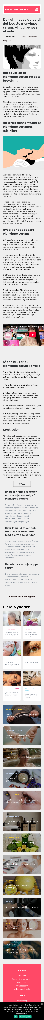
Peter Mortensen (29, 37)
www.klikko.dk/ (24, 989)
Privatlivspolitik (25, 1017)
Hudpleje (7, 41)
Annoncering (22, 1001)
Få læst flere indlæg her (22, 596)
